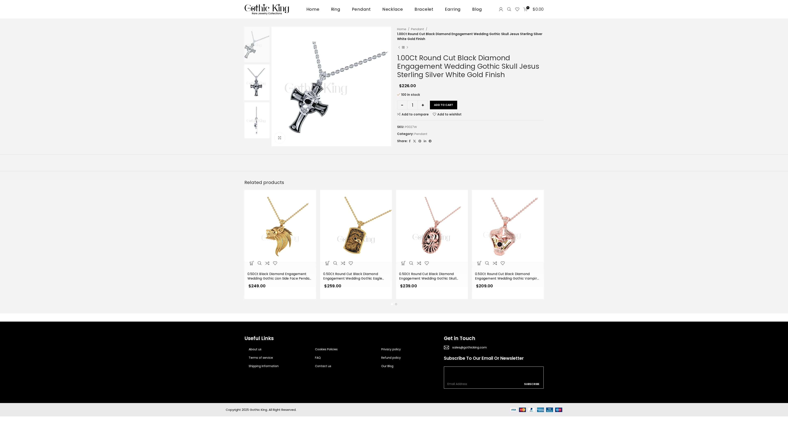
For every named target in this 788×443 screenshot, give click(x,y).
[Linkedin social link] (425, 141)
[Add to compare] (267, 263)
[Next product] (407, 48)
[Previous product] (399, 48)
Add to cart (443, 105)
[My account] (501, 9)
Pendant (417, 29)
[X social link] (414, 141)
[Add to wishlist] (275, 263)
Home (401, 29)
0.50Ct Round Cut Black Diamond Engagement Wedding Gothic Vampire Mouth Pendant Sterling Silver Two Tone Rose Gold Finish (507, 276)
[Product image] (280, 230)
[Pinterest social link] (420, 141)
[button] (252, 263)
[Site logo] (267, 9)
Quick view (259, 263)
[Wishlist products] (517, 9)
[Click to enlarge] (280, 138)
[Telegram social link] (430, 141)
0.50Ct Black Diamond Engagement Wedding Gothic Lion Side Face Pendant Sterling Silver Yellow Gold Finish (280, 276)
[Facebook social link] (410, 141)
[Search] (509, 9)
